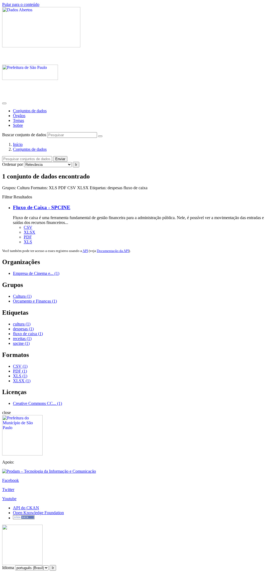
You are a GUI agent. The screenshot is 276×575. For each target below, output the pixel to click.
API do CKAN (26, 508)
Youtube (9, 498)
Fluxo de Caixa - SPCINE (41, 207)
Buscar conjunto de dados (24, 134)
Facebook (10, 480)
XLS (28, 242)
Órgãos (19, 115)
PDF (28, 237)
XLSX (29, 232)
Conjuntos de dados (30, 110)
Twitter (8, 489)
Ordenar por (12, 164)
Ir (76, 165)
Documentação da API (113, 251)
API (85, 251)
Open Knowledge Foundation (38, 512)
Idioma (8, 567)
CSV (28, 227)
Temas (18, 120)
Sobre (18, 125)
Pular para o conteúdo (20, 4)
